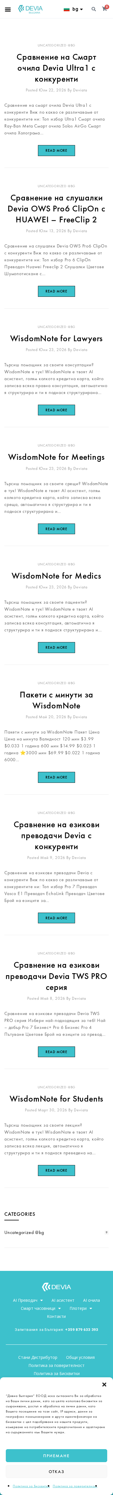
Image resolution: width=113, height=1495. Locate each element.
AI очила (91, 1300)
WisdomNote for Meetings (56, 456)
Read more (56, 150)
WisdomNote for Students (56, 1098)
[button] (104, 1384)
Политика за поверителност (75, 1486)
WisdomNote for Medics (56, 575)
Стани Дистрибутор (37, 1357)
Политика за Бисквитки (31, 1486)
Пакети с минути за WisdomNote (56, 700)
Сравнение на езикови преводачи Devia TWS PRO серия (56, 975)
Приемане (56, 1456)
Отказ (57, 1472)
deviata (80, 90)
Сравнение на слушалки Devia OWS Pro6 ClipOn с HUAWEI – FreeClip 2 (56, 208)
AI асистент (63, 1300)
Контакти (56, 1316)
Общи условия (80, 1357)
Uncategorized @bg (57, 45)
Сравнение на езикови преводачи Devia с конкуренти (57, 835)
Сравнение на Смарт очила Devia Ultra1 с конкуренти (56, 67)
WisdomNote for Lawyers (56, 338)
